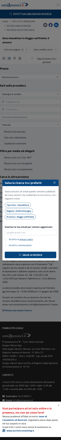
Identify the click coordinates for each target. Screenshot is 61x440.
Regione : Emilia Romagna (19, 210)
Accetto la (21, 239)
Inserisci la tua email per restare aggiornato (28, 227)
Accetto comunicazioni (20, 245)
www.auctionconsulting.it (20, 430)
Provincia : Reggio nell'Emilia (20, 216)
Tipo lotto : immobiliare (18, 204)
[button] (59, 405)
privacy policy (26, 239)
